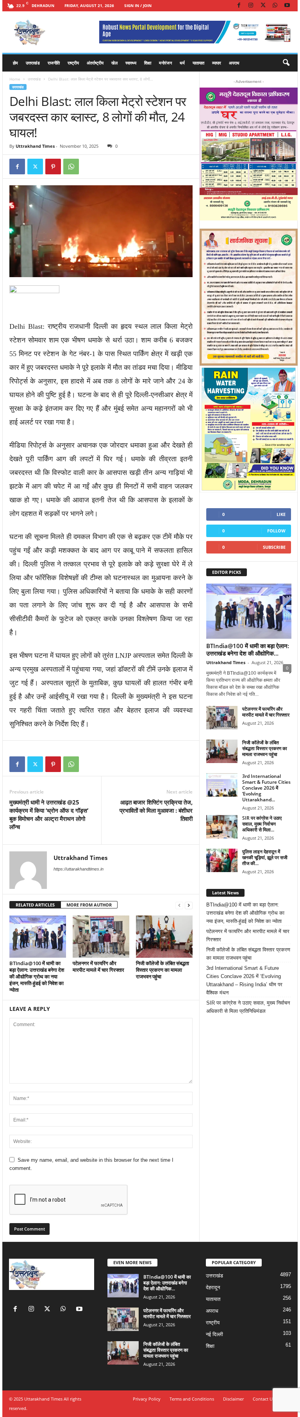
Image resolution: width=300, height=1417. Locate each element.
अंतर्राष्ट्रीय (95, 63)
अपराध (234, 63)
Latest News (225, 893)
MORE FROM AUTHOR (89, 905)
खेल (114, 63)
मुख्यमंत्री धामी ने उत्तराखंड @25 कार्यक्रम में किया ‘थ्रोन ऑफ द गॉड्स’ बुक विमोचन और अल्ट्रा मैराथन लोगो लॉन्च (48, 814)
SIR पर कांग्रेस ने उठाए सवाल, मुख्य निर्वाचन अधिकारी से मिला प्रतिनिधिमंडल (248, 1007)
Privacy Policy (147, 1399)
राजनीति (54, 63)
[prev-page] (179, 905)
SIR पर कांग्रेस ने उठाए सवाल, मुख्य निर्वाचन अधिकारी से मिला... (262, 824)
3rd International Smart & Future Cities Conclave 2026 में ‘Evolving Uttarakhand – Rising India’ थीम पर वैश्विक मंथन (244, 980)
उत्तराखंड (33, 63)
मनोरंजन (165, 63)
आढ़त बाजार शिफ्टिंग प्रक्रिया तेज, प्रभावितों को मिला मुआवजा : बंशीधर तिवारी (156, 810)
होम (15, 63)
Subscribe (274, 547)
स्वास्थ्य (130, 63)
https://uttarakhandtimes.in (79, 869)
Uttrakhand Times (35, 146)
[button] (286, 63)
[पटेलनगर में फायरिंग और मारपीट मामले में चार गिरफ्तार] (101, 936)
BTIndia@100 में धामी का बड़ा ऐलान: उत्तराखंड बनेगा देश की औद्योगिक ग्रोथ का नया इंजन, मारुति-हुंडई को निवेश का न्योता (36, 976)
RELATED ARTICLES (35, 905)
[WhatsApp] (275, 5)
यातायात (198, 63)
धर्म (182, 63)
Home (14, 79)
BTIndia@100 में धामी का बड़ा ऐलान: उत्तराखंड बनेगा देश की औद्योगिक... (247, 649)
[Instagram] (250, 5)
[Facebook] (238, 5)
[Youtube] (287, 5)
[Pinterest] (53, 166)
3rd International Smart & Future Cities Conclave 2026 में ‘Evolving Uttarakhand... (266, 788)
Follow (276, 531)
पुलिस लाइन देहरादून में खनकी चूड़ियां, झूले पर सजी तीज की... (265, 857)
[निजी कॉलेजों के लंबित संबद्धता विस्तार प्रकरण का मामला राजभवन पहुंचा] (164, 936)
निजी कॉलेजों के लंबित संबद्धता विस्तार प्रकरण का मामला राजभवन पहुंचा (162, 970)
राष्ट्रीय (73, 63)
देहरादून (213, 1287)
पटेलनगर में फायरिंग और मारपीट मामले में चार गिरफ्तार (98, 966)
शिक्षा (147, 63)
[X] (263, 5)
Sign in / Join (138, 5)
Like (281, 514)
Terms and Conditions (192, 1399)
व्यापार (216, 63)
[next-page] (189, 905)
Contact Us (264, 1399)
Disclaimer (233, 1399)
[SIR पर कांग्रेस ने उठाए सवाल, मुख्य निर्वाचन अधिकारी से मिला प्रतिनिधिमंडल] (222, 826)
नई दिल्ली (214, 1334)
